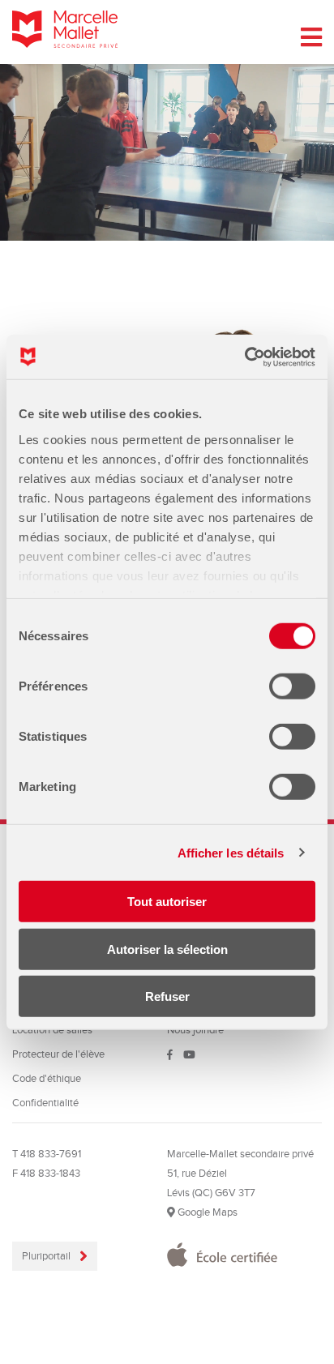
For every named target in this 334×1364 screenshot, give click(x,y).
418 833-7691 (50, 1154)
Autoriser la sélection (167, 949)
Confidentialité (45, 1103)
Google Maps (206, 1212)
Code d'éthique (46, 1078)
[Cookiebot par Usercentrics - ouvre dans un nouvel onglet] (244, 356)
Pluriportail (47, 1256)
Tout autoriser (167, 902)
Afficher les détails (231, 852)
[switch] (292, 686)
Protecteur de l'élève (58, 1054)
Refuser (167, 996)
